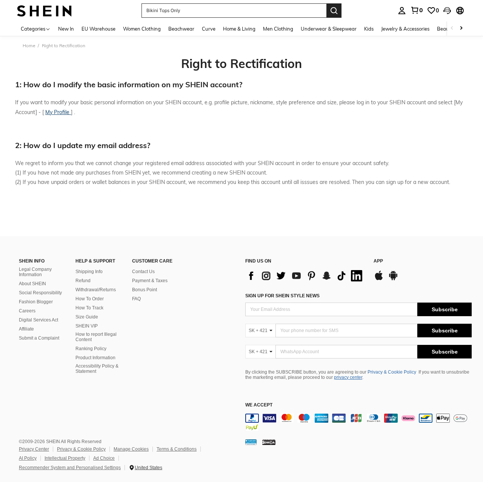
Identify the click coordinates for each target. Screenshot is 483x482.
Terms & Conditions (177, 449)
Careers (27, 311)
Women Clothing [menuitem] (142, 29)
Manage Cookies (131, 449)
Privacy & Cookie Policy (392, 372)
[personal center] (401, 10)
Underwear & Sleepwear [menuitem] (329, 29)
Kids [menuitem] (369, 29)
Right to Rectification (241, 63)
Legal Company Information (35, 272)
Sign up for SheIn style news (282, 295)
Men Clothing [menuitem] (278, 29)
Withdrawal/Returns (95, 289)
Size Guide (86, 317)
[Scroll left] (452, 28)
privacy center (348, 377)
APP (378, 261)
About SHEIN (32, 283)
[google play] (393, 279)
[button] (447, 10)
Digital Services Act (38, 320)
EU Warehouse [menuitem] (98, 29)
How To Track (89, 308)
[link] (416, 10)
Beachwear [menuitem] (181, 29)
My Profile (58, 112)
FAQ (136, 298)
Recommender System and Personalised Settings (70, 467)
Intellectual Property (65, 458)
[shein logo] (44, 10)
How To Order (89, 298)
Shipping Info (89, 271)
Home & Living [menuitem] (239, 29)
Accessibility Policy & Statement (96, 368)
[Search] (333, 10)
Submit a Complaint (39, 338)
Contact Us (143, 271)
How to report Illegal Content (96, 337)
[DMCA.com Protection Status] (268, 442)
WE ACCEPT (258, 405)
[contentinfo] (358, 423)
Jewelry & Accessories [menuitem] (405, 29)
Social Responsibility (40, 292)
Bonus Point (144, 289)
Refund (83, 280)
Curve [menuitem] (208, 29)
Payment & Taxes (150, 280)
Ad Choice (104, 458)
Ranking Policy (90, 348)
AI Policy (28, 458)
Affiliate (26, 329)
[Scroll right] (461, 28)
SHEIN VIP (86, 326)
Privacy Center (34, 449)
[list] (305, 275)
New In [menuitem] (66, 29)
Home (29, 45)
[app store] (379, 279)
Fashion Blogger (36, 301)
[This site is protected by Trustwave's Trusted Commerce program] (251, 442)
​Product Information (95, 357)
